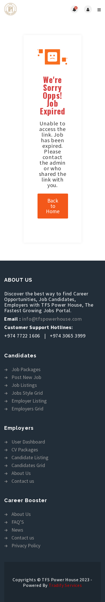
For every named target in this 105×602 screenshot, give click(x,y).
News (17, 530)
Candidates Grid (28, 465)
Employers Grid (27, 409)
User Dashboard (28, 442)
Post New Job (26, 377)
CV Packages (24, 450)
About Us (21, 473)
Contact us (22, 481)
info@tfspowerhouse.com (52, 319)
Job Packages (26, 370)
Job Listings (24, 385)
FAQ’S (17, 522)
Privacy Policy (25, 546)
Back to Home (53, 206)
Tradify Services (65, 585)
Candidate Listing (29, 458)
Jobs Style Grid (27, 393)
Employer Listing (29, 401)
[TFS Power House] (28, 9)
